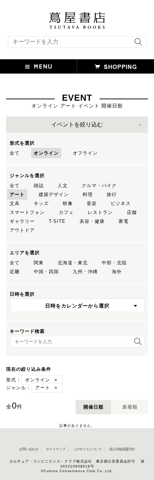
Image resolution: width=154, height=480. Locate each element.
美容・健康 (92, 221)
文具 (15, 203)
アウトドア (22, 230)
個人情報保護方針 (122, 449)
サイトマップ (55, 449)
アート (17, 194)
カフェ (66, 212)
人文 (63, 185)
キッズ (41, 203)
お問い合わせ (28, 449)
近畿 (15, 271)
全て (15, 153)
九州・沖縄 (85, 271)
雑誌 (39, 185)
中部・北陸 (114, 262)
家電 (124, 221)
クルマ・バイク (99, 185)
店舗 (132, 212)
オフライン (85, 153)
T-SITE (57, 221)
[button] (38, 66)
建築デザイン (54, 194)
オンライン (46, 153)
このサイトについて (87, 449)
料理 (88, 194)
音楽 (92, 203)
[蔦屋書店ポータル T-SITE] (77, 15)
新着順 (130, 407)
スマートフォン (27, 212)
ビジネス (121, 203)
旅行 (112, 194)
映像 (68, 203)
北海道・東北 (73, 262)
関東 (39, 262)
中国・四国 (46, 271)
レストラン (100, 212)
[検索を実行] (136, 44)
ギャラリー (22, 221)
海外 (117, 271)
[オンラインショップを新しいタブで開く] (115, 66)
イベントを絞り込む (77, 124)
